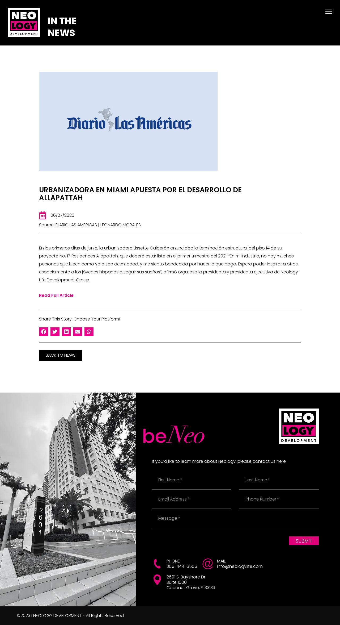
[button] (43, 331)
